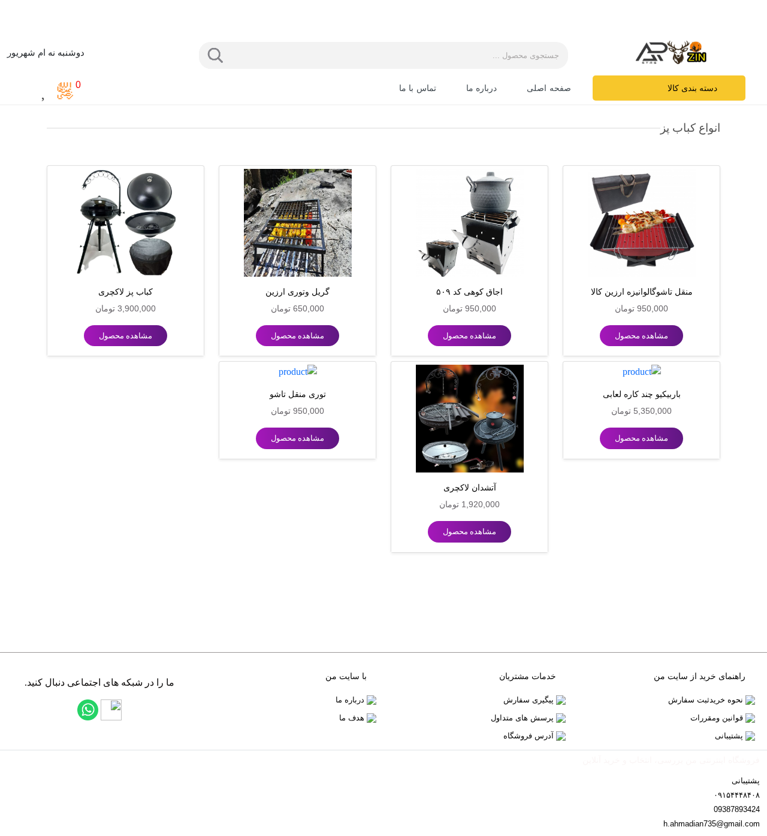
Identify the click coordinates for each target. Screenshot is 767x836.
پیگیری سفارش (529, 699)
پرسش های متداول (523, 717)
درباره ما (351, 699)
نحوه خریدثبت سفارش (706, 699)
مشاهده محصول (641, 335)
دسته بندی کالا (692, 88)
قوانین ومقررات (717, 717)
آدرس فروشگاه (529, 735)
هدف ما (353, 717)
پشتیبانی (730, 735)
